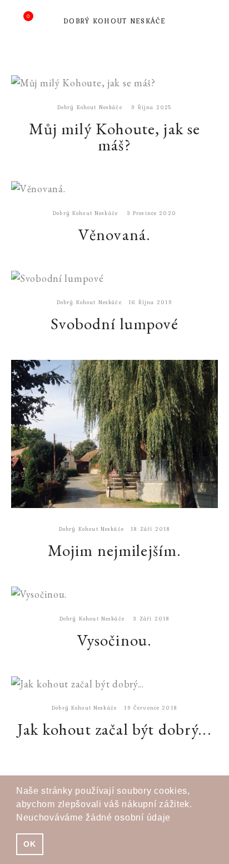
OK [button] (29, 843)
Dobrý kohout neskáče (114, 21)
